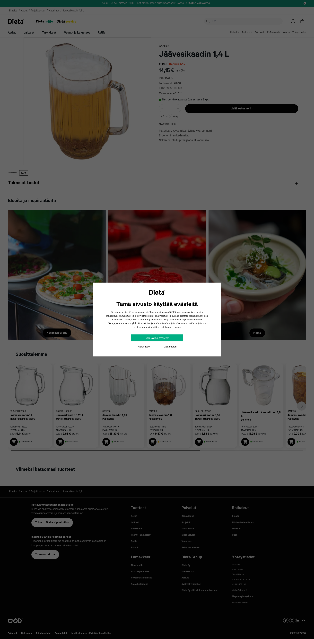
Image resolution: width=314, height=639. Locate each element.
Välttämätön (170, 346)
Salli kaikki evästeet (157, 338)
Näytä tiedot (144, 346)
